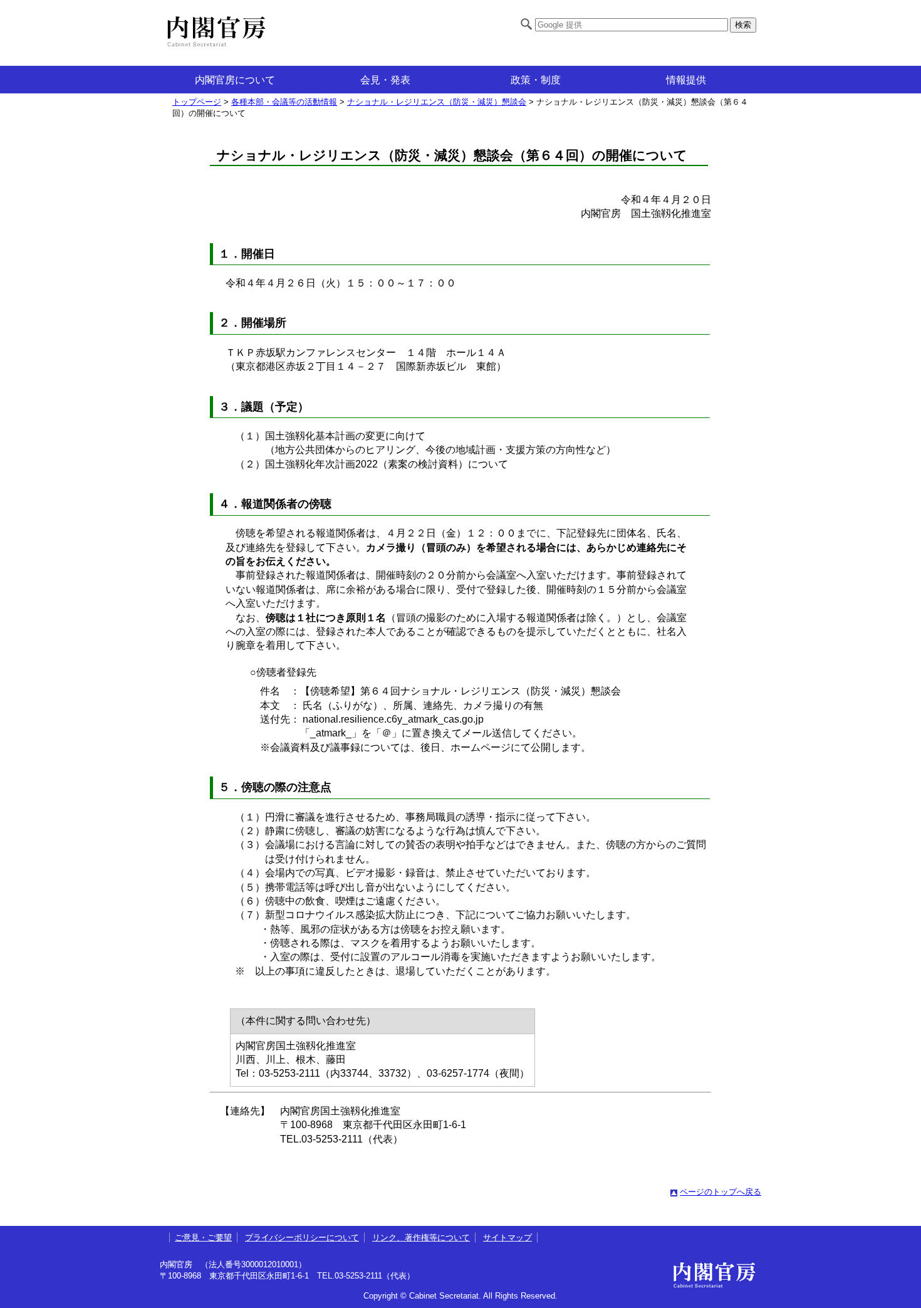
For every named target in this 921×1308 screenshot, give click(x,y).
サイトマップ (507, 1237)
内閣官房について (235, 80)
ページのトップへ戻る (720, 1191)
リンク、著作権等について (421, 1237)
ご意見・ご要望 (203, 1237)
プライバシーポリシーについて (302, 1237)
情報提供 (686, 80)
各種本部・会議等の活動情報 (284, 102)
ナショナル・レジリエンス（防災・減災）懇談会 (436, 102)
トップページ (196, 102)
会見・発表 (385, 80)
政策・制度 (536, 80)
